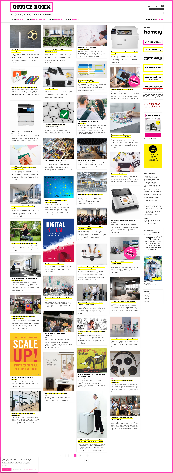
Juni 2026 (146, 297)
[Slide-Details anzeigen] (153, 32)
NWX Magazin (155, 176)
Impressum (78, 465)
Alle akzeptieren (7, 469)
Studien (157, 241)
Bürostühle (153, 237)
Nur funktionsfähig (17, 469)
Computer (152, 241)
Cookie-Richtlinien (93, 465)
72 (80, 455)
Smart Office (157, 247)
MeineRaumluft (149, 193)
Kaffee (157, 239)
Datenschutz (85, 465)
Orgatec (157, 194)
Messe (160, 241)
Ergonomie (147, 237)
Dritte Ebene (148, 232)
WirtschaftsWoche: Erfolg (150, 183)
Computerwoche (157, 205)
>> (90, 455)
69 (72, 455)
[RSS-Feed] (162, 5)
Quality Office (149, 194)
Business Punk (147, 185)
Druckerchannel (150, 208)
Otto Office (155, 185)
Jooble (159, 221)
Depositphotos (156, 223)
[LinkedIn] (149, 5)
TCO (161, 206)
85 (86, 455)
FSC (152, 211)
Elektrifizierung (157, 243)
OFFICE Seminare (148, 220)
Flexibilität (147, 247)
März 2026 (146, 301)
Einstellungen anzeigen (30, 469)
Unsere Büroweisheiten (153, 79)
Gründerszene (147, 200)
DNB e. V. (146, 186)
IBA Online (158, 193)
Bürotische (147, 235)
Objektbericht (155, 233)
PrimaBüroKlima (147, 190)
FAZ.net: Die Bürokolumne (150, 177)
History (160, 234)
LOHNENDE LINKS (153, 67)
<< (60, 455)
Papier (151, 245)
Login (162, 2)
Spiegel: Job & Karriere (149, 179)
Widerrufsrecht (103, 465)
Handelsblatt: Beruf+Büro (150, 182)
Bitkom (147, 206)
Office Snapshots (148, 196)
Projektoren (156, 249)
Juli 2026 (146, 295)
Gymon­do (13, 249)
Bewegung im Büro (157, 191)
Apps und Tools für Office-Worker (153, 69)
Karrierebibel (147, 176)
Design (154, 239)
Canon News (159, 208)
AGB (99, 465)
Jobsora (148, 223)
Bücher (147, 241)
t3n (145, 205)
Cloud (154, 245)
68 (69, 455)
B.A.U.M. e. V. (158, 211)
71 (78, 455)
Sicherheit (148, 245)
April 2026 (146, 300)
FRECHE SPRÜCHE (153, 77)
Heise (149, 205)
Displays (152, 247)
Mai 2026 (146, 298)
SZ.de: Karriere (156, 180)
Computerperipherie (155, 234)
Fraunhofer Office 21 (155, 186)
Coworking (157, 245)
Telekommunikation (150, 243)
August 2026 (147, 293)
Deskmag (153, 199)
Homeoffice (151, 249)
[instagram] (155, 5)
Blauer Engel (154, 206)
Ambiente (146, 211)
